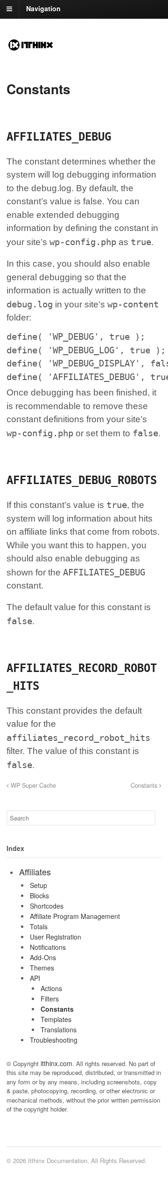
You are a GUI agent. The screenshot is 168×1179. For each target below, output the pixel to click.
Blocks (39, 895)
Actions (51, 988)
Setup (38, 885)
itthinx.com (56, 1063)
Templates (56, 1019)
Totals (39, 926)
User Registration (55, 936)
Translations (59, 1029)
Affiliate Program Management (75, 916)
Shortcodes (46, 905)
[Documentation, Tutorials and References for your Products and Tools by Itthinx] (31, 47)
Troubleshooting (53, 1040)
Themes (42, 967)
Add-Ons (43, 957)
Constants (145, 785)
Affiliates (35, 872)
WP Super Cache (32, 785)
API (35, 978)
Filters (50, 998)
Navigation (43, 8)
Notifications (48, 947)
